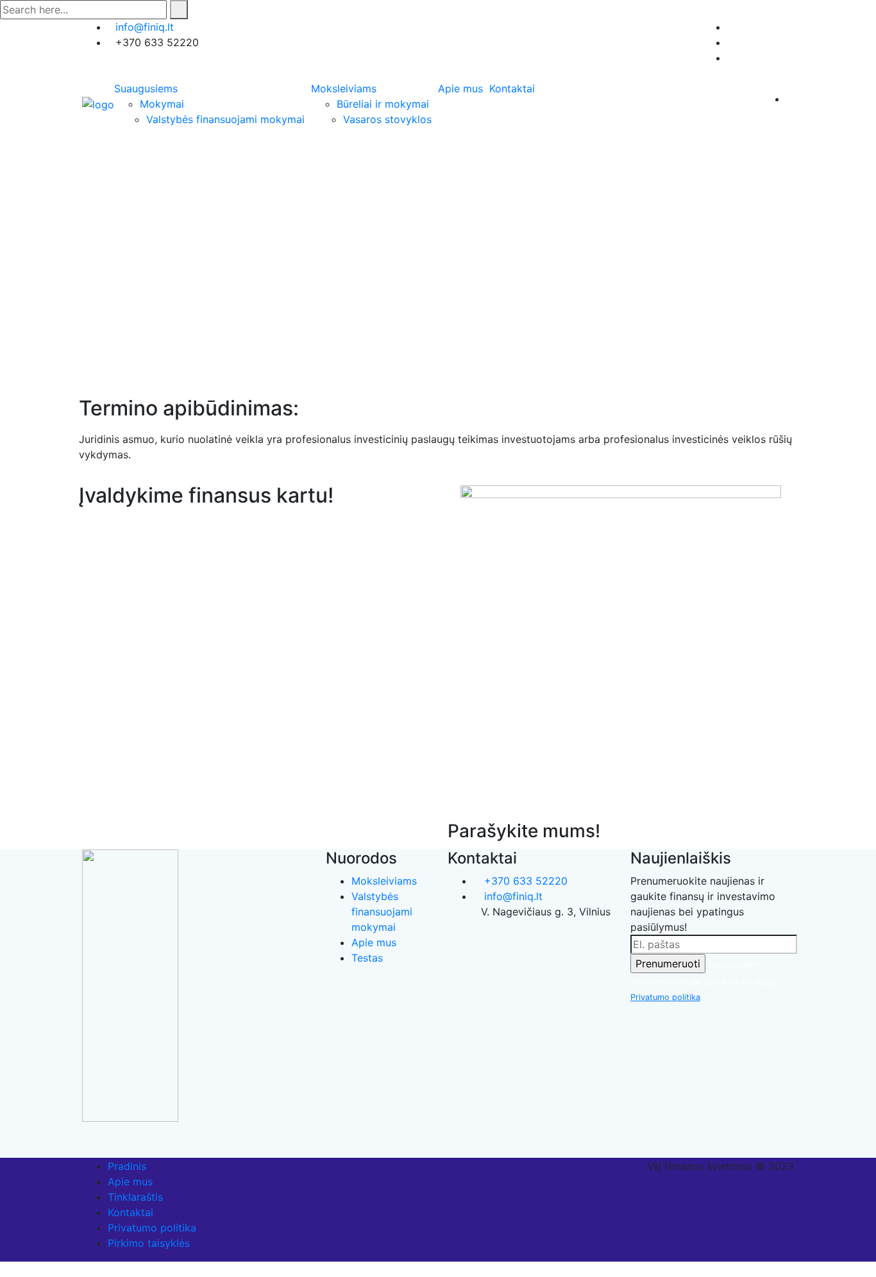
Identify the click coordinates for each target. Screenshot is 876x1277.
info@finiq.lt (144, 27)
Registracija (755, 27)
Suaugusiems (146, 88)
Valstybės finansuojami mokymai (225, 119)
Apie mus (460, 88)
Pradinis (127, 1166)
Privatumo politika (665, 997)
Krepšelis (762, 57)
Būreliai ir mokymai (383, 103)
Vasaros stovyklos (387, 119)
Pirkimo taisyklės (149, 1243)
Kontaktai (512, 88)
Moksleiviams (343, 88)
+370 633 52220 (524, 880)
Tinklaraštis (135, 1196)
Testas (367, 957)
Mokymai (162, 103)
